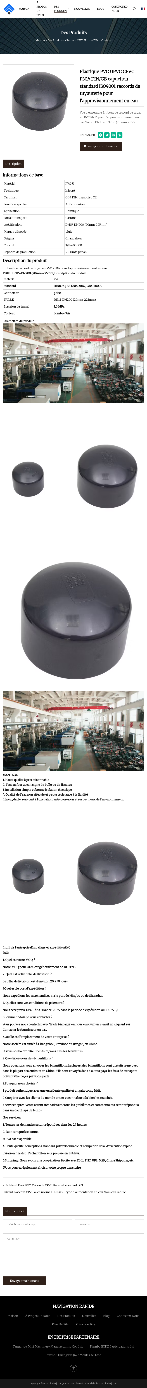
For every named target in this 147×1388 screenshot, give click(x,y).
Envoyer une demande (102, 146)
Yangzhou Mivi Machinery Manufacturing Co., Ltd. (48, 1346)
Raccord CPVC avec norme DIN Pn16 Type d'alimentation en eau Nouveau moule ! (70, 1192)
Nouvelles (82, 8)
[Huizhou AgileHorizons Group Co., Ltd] (9, 9)
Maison (24, 8)
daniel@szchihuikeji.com (104, 1383)
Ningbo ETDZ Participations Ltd (112, 1346)
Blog (100, 8)
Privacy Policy (85, 1324)
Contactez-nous (120, 9)
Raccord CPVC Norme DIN (82, 40)
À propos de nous (42, 9)
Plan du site (60, 1324)
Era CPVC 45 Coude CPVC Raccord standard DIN (50, 1185)
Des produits (60, 9)
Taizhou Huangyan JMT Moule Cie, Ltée (73, 1355)
